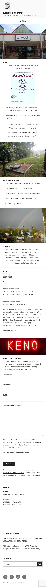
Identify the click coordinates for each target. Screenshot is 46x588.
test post (7, 276)
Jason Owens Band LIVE (15, 304)
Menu (24, 21)
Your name (7, 374)
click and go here (25, 369)
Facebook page (30, 132)
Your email (7, 385)
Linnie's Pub (13, 12)
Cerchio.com (30, 538)
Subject (6, 395)
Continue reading (9, 330)
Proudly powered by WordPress (14, 583)
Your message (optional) (12, 405)
